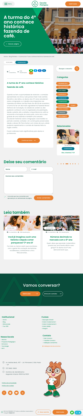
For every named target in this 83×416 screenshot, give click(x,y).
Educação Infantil (47, 320)
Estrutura (5, 344)
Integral (44, 328)
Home (6, 56)
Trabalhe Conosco (49, 340)
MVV (3, 348)
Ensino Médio (46, 326)
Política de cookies (8, 386)
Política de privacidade (9, 383)
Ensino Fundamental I (49, 322)
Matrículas (73, 4)
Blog (4, 322)
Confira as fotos (27, 140)
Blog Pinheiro (13, 56)
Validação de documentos (52, 346)
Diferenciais (6, 324)
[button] (58, 164)
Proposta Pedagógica (8, 342)
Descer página (13, 44)
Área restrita (44, 412)
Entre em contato (50, 294)
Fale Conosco (48, 338)
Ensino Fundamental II (49, 324)
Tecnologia (5, 346)
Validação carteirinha (50, 343)
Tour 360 (5, 326)
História (4, 340)
